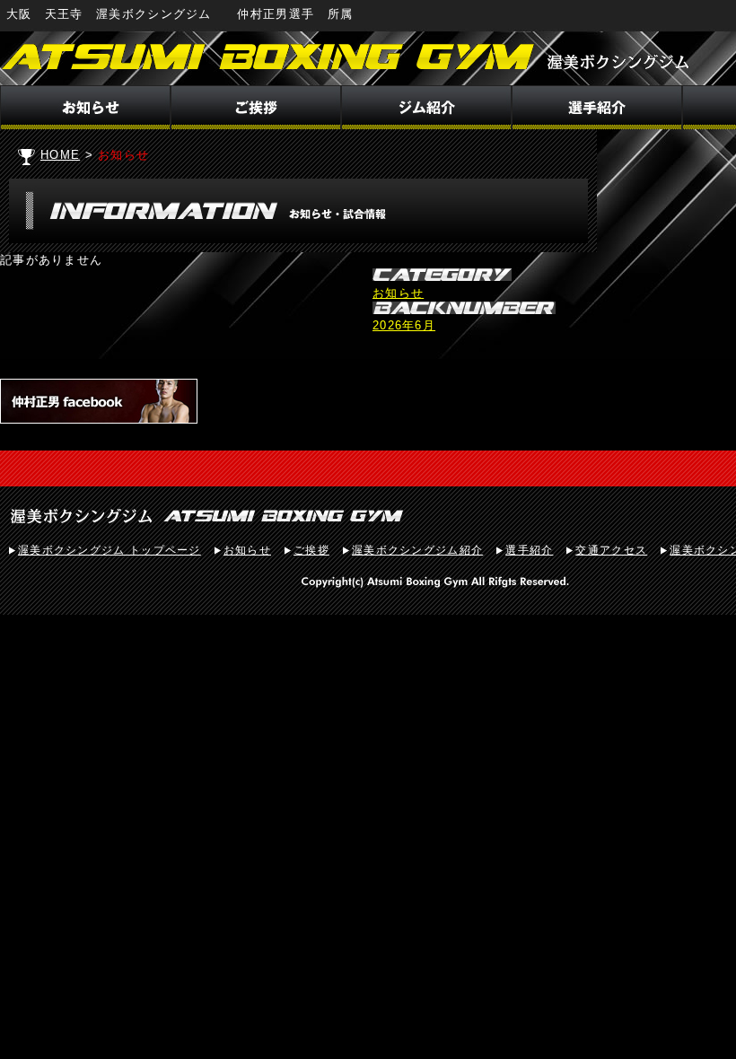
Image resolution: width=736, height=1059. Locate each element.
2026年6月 (403, 325)
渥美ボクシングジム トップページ (109, 550)
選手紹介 (529, 550)
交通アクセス (611, 550)
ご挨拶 (311, 550)
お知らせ (398, 293)
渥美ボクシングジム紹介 (417, 550)
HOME (60, 155)
